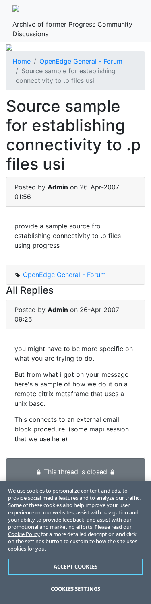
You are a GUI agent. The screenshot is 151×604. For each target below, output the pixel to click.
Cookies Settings (75, 588)
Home (21, 61)
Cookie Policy (24, 534)
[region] (75, 542)
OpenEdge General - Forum (80, 61)
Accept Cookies (75, 566)
